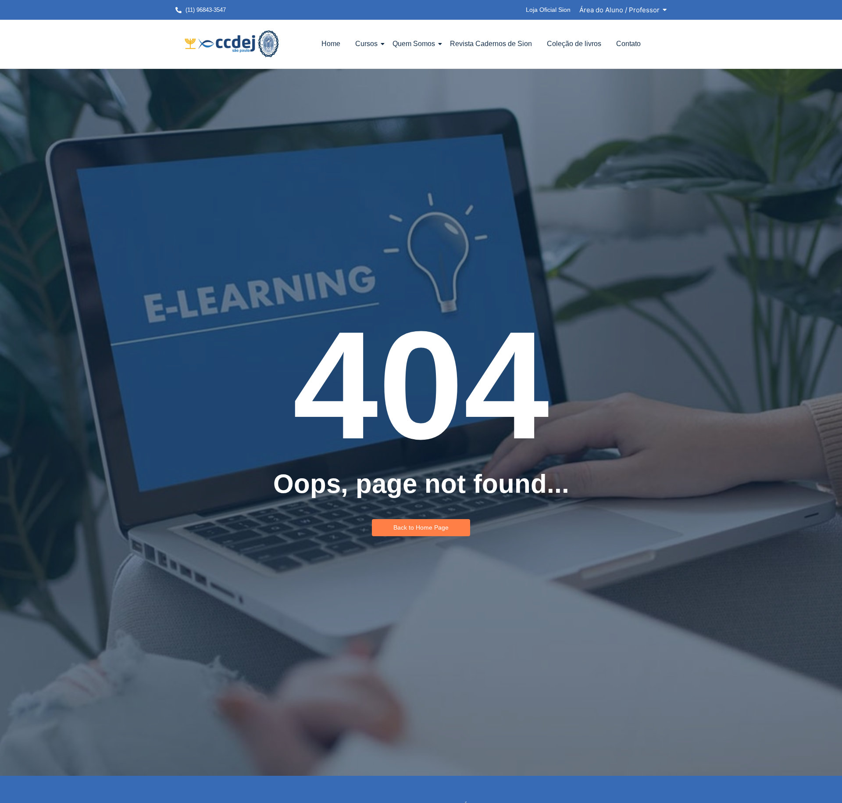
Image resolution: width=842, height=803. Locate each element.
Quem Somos (413, 43)
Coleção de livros (574, 43)
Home (330, 43)
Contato (628, 43)
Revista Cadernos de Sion (491, 43)
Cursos (366, 43)
